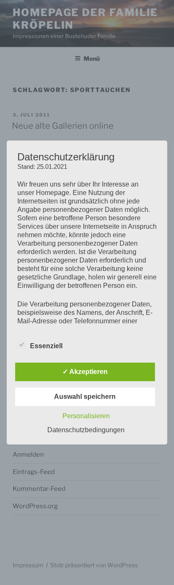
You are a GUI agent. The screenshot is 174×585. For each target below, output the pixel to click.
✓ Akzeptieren (85, 371)
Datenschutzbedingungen (86, 429)
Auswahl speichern (85, 396)
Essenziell (46, 345)
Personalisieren (86, 416)
